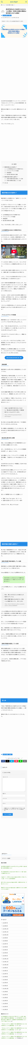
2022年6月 (5, 997)
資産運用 (9, 172)
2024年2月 (5, 967)
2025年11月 (5, 932)
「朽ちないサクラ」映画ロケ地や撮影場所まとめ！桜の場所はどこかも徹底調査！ (14, 1024)
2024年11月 (5, 961)
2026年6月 (5, 926)
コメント (5, 777)
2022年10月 (5, 988)
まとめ (6, 183)
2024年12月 (5, 958)
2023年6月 (5, 976)
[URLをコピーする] (25, 761)
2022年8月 (5, 991)
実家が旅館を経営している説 (14, 180)
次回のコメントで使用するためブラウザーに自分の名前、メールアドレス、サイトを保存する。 (14, 809)
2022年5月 (5, 1000)
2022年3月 (5, 1006)
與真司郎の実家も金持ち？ (11, 177)
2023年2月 (5, 985)
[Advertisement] (14, 54)
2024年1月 (5, 970)
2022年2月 (5, 1009)
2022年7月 (5, 994)
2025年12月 (5, 929)
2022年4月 (5, 1003)
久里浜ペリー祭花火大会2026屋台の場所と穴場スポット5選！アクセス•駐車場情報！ (14, 877)
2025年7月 (5, 944)
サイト (4, 803)
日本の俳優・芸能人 (7, 15)
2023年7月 (5, 973)
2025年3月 (5, 955)
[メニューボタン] (26, 2)
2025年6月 (5, 947)
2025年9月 (5, 938)
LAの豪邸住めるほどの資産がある (15, 169)
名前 (4, 793)
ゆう (18, 1025)
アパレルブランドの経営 (13, 170)
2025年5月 (5, 949)
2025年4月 (5, 953)
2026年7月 (5, 923)
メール (5, 798)
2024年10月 (5, 964)
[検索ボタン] (2, 2)
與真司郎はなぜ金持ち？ (11, 167)
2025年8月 (5, 940)
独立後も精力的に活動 (12, 174)
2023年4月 (5, 979)
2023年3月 (5, 982)
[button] (3, 761)
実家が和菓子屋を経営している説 (15, 178)
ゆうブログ (14, 2)
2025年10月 (5, 935)
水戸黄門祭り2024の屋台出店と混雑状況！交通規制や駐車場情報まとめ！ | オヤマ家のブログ (14, 1019)
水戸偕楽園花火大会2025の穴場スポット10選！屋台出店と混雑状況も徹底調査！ (13, 1017)
